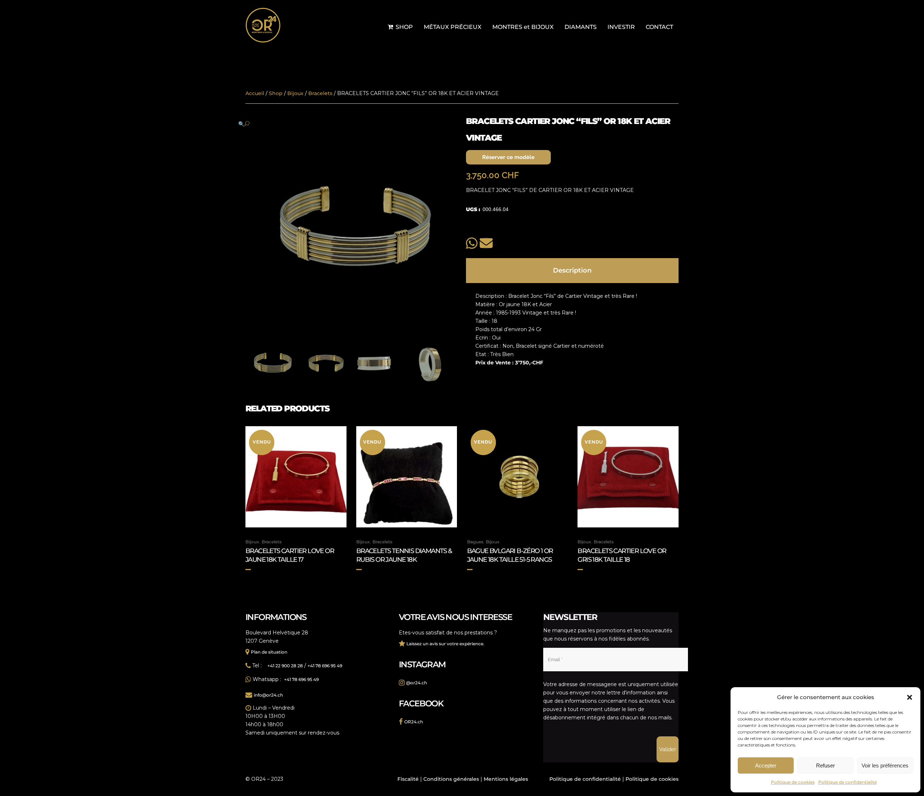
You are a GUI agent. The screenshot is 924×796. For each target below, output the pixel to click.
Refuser (825, 765)
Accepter (765, 765)
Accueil (254, 93)
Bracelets (320, 93)
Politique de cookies (793, 782)
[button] (909, 697)
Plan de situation (269, 652)
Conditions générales (451, 779)
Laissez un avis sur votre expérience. (445, 643)
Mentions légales (506, 779)
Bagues (475, 541)
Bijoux (295, 93)
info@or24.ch (268, 695)
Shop (276, 93)
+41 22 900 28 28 (285, 665)
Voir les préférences (885, 765)
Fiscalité (408, 779)
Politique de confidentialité (847, 782)
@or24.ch (416, 682)
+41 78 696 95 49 (325, 665)
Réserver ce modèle (508, 157)
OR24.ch (413, 721)
